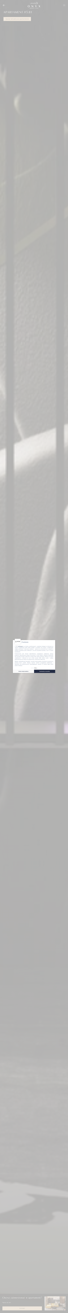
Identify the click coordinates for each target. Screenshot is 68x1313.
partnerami (20, 646)
